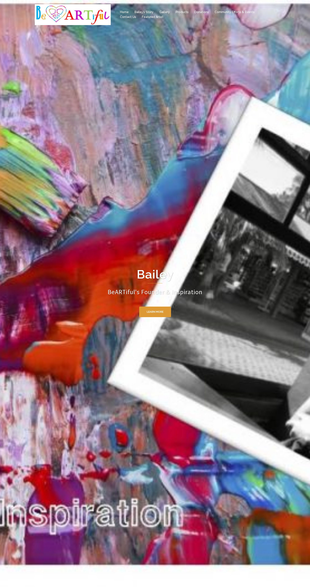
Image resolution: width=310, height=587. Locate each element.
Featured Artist (152, 17)
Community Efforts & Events (235, 12)
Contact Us (128, 17)
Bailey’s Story (144, 12)
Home (124, 12)
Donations (201, 12)
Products (182, 12)
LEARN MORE (155, 303)
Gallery (164, 12)
